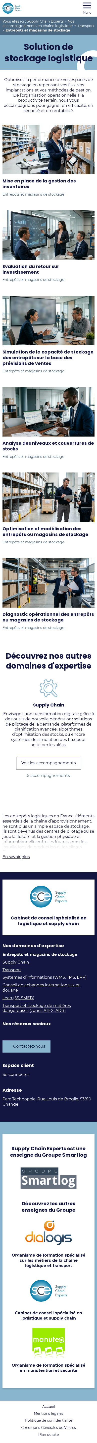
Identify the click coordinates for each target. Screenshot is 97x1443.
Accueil (48, 1406)
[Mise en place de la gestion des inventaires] (48, 149)
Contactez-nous (29, 1046)
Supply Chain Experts (45, 21)
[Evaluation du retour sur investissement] (48, 235)
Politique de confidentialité (48, 1420)
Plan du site (48, 1434)
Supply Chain (15, 962)
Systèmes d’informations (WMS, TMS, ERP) (44, 977)
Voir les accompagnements (48, 763)
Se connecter (15, 1074)
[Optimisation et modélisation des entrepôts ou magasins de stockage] (48, 497)
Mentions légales (48, 1413)
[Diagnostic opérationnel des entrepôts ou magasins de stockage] (48, 583)
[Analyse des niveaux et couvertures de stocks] (48, 412)
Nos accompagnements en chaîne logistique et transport (48, 23)
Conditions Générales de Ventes (48, 1427)
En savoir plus (16, 856)
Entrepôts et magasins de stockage (33, 194)
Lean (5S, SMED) (18, 998)
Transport (11, 970)
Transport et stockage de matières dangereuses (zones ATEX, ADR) (36, 1008)
